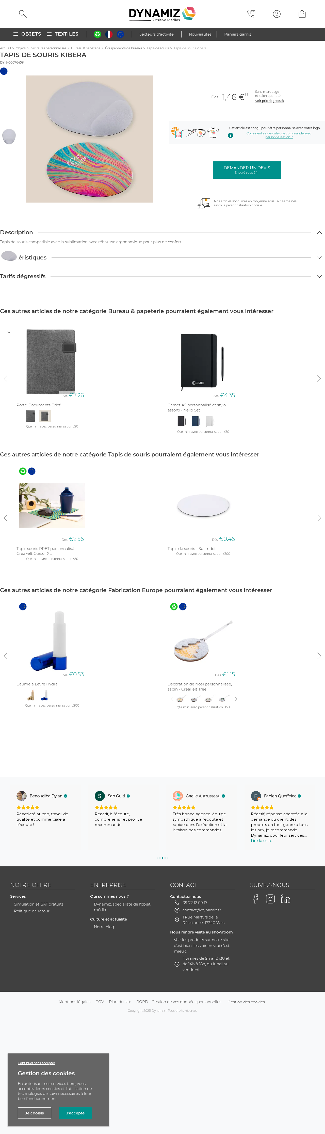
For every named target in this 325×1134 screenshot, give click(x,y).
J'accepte (75, 1113)
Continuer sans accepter (36, 1063)
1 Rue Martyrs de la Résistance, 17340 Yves (203, 920)
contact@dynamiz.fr (202, 910)
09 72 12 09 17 (195, 902)
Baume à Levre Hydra (37, 684)
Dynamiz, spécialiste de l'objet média (122, 907)
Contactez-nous (185, 896)
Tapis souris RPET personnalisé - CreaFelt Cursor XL (47, 551)
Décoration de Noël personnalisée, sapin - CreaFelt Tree (200, 687)
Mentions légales (74, 1001)
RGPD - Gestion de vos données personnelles (178, 1001)
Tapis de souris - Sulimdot (192, 548)
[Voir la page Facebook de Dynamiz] (255, 899)
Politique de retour (32, 911)
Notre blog (104, 926)
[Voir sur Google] (22, 796)
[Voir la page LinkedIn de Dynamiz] (286, 899)
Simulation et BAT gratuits (38, 904)
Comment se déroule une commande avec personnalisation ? (279, 135)
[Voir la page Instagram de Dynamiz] (270, 899)
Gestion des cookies (246, 1002)
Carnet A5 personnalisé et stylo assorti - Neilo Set (197, 407)
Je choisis (34, 1113)
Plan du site (120, 1001)
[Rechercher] (23, 14)
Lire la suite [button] (183, 840)
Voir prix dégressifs (269, 101)
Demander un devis (247, 170)
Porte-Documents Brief (38, 405)
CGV (99, 1001)
